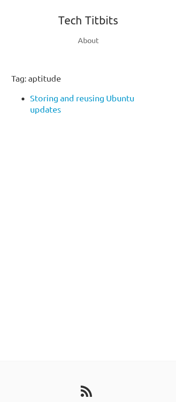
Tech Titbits (88, 20)
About (88, 40)
